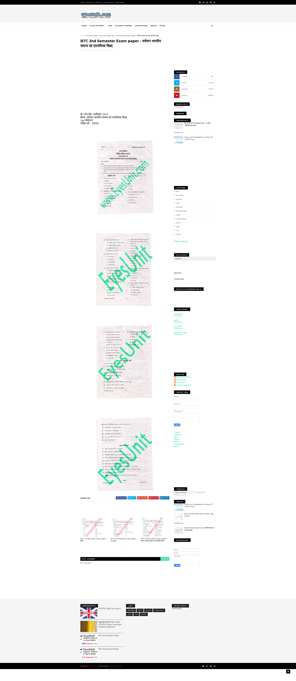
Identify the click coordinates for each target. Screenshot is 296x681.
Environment (181, 211)
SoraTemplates (93, 666)
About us (90, 2)
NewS (176, 439)
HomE (176, 543)
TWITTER (184, 82)
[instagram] (210, 2)
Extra (162, 26)
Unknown (180, 382)
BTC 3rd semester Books (108, 649)
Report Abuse (181, 241)
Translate (182, 495)
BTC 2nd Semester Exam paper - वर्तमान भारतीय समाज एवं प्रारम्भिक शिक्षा (154, 540)
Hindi (178, 215)
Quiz (110, 26)
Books (179, 199)
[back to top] (288, 671)
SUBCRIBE (210, 95)
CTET (178, 203)
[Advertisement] (173, 14)
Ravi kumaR (181, 380)
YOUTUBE (184, 95)
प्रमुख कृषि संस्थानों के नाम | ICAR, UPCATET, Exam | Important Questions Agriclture (110, 624)
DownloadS (120, 2)
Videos (153, 26)
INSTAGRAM (185, 89)
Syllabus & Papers (123, 26)
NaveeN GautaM (183, 377)
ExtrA (176, 446)
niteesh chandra (183, 385)
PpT (175, 437)
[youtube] (207, 2)
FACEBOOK (185, 76)
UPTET (178, 234)
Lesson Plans (141, 26)
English (179, 207)
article (143, 614)
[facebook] (199, 2)
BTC (177, 191)
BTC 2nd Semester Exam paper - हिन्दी (93, 540)
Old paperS (179, 444)
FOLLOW (211, 82)
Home (82, 2)
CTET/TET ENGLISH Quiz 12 (109, 609)
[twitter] (203, 2)
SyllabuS (178, 435)
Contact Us (178, 132)
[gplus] (215, 2)
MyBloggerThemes (115, 666)
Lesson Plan (181, 219)
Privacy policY (109, 2)
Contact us (98, 2)
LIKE (212, 76)
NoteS (177, 442)
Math (178, 223)
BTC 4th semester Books (108, 636)
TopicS (177, 432)
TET (177, 230)
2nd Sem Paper (92, 36)
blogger (165, 559)
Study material (96, 26)
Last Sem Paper (105, 36)
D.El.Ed (148, 610)
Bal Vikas (180, 195)
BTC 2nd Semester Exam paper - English (124, 540)
